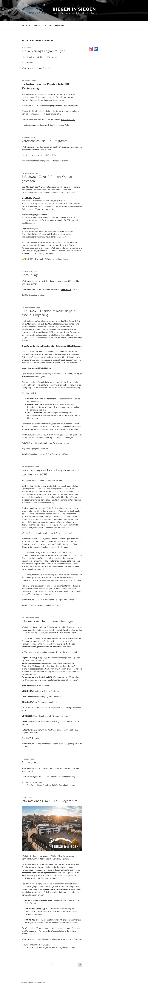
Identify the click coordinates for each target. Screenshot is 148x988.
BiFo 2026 (26, 25)
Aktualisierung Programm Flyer (43, 51)
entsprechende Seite (34, 150)
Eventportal (66, 289)
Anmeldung (30, 275)
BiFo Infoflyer (27, 63)
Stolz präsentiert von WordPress (33, 983)
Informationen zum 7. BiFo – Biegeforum (49, 801)
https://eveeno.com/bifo (58, 125)
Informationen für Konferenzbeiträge (47, 621)
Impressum (59, 25)
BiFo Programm (68, 119)
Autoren (37, 25)
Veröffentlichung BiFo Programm (44, 141)
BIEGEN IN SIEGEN (74, 9)
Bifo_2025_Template (31, 738)
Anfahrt (48, 25)
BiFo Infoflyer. (52, 155)
